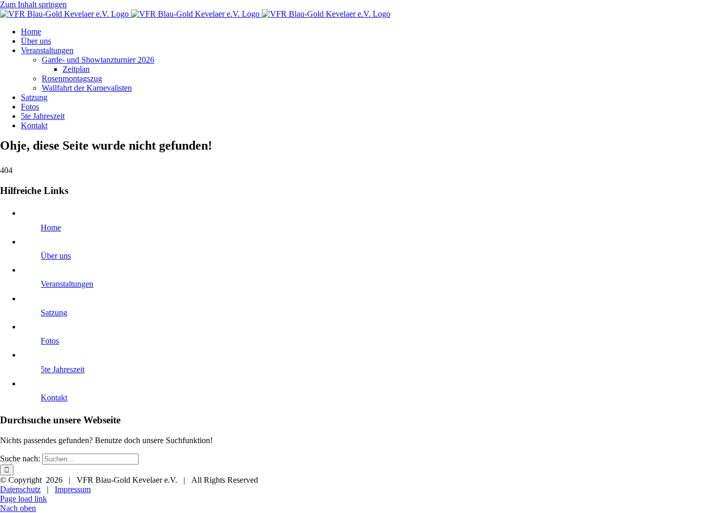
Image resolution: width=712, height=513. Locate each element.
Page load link (23, 498)
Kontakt (54, 397)
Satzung (54, 312)
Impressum (73, 489)
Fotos (50, 340)
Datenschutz (20, 489)
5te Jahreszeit (62, 369)
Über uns (56, 255)
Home (51, 227)
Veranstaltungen (67, 283)
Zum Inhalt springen (33, 4)
